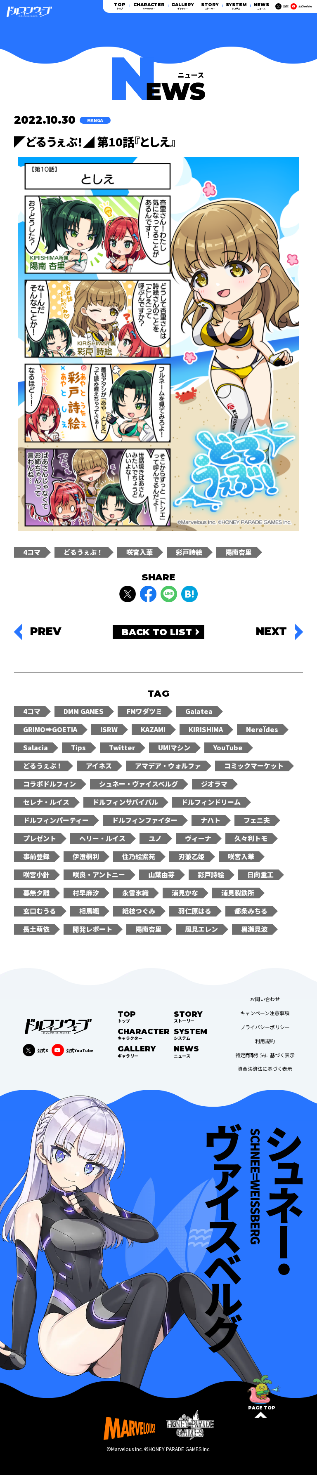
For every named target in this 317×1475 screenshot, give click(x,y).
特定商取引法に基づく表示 (265, 1055)
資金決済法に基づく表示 (265, 1069)
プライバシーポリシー (265, 1027)
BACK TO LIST (157, 632)
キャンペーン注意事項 (264, 1013)
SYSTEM (236, 6)
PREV (45, 632)
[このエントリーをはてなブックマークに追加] (189, 594)
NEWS (261, 6)
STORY (210, 6)
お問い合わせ (265, 999)
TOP (119, 6)
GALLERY (182, 6)
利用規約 (265, 1041)
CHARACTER (149, 6)
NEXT (271, 632)
